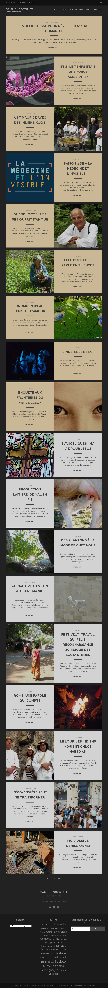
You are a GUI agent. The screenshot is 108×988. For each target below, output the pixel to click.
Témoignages (49, 970)
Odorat (42, 958)
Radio (31, 2)
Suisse (47, 966)
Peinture (47, 958)
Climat (44, 938)
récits (52, 962)
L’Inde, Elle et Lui (78, 352)
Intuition (62, 946)
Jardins (44, 949)
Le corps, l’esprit (83, 9)
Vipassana (62, 970)
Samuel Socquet (19, 9)
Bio (19, 2)
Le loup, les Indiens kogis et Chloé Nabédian (78, 746)
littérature (53, 949)
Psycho (64, 957)
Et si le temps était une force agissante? (78, 72)
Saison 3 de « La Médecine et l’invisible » (78, 168)
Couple (56, 939)
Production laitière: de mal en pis (30, 494)
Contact (13, 2)
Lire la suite (54, 47)
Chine (64, 935)
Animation (51, 928)
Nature (61, 953)
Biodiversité (60, 931)
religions (45, 962)
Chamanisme (78, 63)
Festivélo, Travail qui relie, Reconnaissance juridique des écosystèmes (78, 645)
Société (60, 961)
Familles (57, 942)
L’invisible (97, 9)
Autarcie (50, 932)
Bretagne (44, 935)
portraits (55, 957)
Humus (78, 256)
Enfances (30, 389)
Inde (56, 946)
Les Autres (68, 9)
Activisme (45, 924)
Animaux (61, 928)
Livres (25, 2)
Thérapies (57, 965)
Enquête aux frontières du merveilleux (30, 398)
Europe (49, 942)
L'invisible (77, 159)
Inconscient (47, 946)
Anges (43, 928)
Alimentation (59, 924)
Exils (78, 348)
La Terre (57, 9)
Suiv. (59, 878)
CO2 (50, 939)
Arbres (42, 932)
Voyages (53, 973)
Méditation (53, 954)
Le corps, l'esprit (54, 22)
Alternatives (30, 210)
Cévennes (63, 939)
